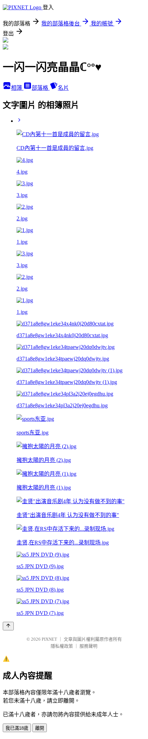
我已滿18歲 (17, 728)
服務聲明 (88, 646)
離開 (39, 728)
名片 (63, 88)
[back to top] (8, 626)
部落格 (41, 88)
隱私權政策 (62, 646)
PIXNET (49, 639)
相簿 (17, 88)
